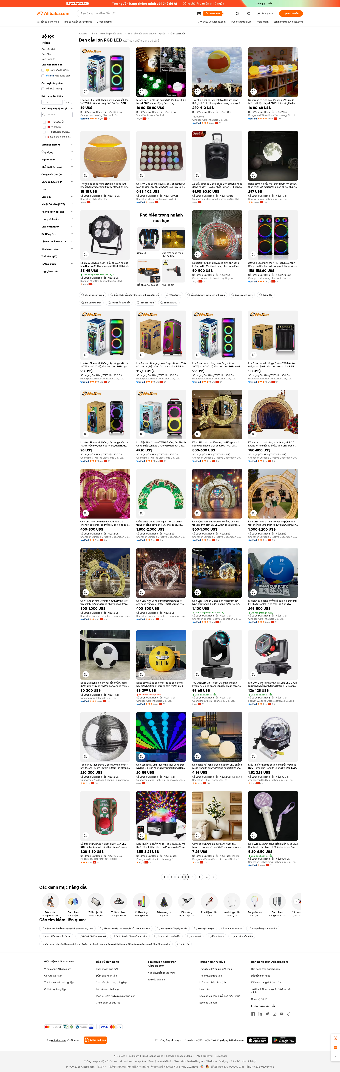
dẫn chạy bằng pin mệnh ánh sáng (208, 295)
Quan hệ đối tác (259, 999)
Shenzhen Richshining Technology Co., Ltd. (272, 861)
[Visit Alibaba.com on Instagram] (274, 1014)
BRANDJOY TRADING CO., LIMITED (100, 859)
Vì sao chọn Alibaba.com (57, 968)
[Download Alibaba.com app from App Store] (257, 1040)
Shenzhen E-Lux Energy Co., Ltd (209, 779)
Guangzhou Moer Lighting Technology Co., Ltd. (161, 779)
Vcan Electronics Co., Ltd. (150, 115)
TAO (197, 1055)
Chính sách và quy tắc (108, 1002)
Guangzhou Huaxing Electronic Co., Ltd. (102, 115)
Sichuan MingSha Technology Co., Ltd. (101, 280)
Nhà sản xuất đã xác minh (161, 972)
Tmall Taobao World (152, 1055)
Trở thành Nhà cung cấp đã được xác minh (271, 991)
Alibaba (83, 33)
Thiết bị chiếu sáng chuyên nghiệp (146, 33)
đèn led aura (217, 936)
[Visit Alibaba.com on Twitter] (267, 1014)
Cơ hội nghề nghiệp (55, 989)
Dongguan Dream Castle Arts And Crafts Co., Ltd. (217, 859)
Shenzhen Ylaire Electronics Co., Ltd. (156, 199)
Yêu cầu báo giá (156, 979)
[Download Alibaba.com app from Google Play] (284, 1040)
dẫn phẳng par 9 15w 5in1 (264, 928)
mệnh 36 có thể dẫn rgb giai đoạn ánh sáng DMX (69, 928)
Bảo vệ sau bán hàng (107, 989)
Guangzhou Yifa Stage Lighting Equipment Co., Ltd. (105, 779)
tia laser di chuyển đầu (169, 936)
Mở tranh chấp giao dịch (212, 982)
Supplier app (173, 1040)
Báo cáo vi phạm (208, 1002)
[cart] (249, 14)
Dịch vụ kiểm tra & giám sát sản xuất (115, 995)
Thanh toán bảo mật (107, 968)
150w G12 (267, 295)
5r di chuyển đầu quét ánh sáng (131, 936)
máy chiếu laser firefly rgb (58, 936)
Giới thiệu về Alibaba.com (59, 961)
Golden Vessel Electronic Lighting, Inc (213, 278)
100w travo (175, 295)
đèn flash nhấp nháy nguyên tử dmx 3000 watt (127, 928)
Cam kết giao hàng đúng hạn (112, 982)
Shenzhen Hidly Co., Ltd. (93, 199)
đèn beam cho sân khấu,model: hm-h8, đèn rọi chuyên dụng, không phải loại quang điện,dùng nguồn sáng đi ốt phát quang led (107, 944)
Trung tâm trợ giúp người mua (215, 968)
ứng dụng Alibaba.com (230, 1040)
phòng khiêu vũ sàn (94, 295)
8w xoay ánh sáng (244, 295)
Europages (221, 1055)
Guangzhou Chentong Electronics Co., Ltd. (215, 199)
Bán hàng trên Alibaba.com (265, 968)
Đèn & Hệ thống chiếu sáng (107, 33)
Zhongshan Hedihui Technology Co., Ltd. (270, 779)
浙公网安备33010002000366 (227, 1066)
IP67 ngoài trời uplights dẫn (173, 928)
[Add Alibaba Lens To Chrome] (95, 1040)
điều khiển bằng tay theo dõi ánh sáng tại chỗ (136, 295)
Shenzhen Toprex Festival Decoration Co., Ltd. (217, 618)
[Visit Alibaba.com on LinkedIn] (260, 1014)
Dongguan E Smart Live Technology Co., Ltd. (272, 115)
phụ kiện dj (196, 936)
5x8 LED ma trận (93, 302)
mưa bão (185, 944)
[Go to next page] (214, 877)
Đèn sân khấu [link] (178, 33)
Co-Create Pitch (53, 975)
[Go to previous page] (164, 877)
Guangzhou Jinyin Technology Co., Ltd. (213, 700)
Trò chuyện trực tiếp (210, 975)
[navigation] (57, 456)
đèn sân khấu (147, 302)
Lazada (170, 1055)
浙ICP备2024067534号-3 (260, 1066)
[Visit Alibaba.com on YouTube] (281, 1014)
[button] (199, 13)
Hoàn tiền (204, 989)
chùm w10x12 (170, 302)
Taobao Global (184, 1055)
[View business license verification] (202, 1066)
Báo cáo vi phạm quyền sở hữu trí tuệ (219, 995)
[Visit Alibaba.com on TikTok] (289, 1014)
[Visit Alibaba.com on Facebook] (253, 1014)
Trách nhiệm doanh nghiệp (58, 982)
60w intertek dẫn (233, 928)
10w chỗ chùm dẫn (121, 302)
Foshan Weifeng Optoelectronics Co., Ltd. (271, 700)
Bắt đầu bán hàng (260, 975)
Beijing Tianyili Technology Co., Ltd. (267, 199)
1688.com (133, 1055)
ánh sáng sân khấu (243, 936)
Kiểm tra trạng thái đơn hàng (266, 982)
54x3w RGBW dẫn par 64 (93, 936)
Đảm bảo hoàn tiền (106, 975)
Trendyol (207, 1055)
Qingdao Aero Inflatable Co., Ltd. (210, 119)
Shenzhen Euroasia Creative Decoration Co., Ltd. (217, 457)
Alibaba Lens (58, 1040)
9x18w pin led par (206, 928)
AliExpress (119, 1055)
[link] (335, 1038)
